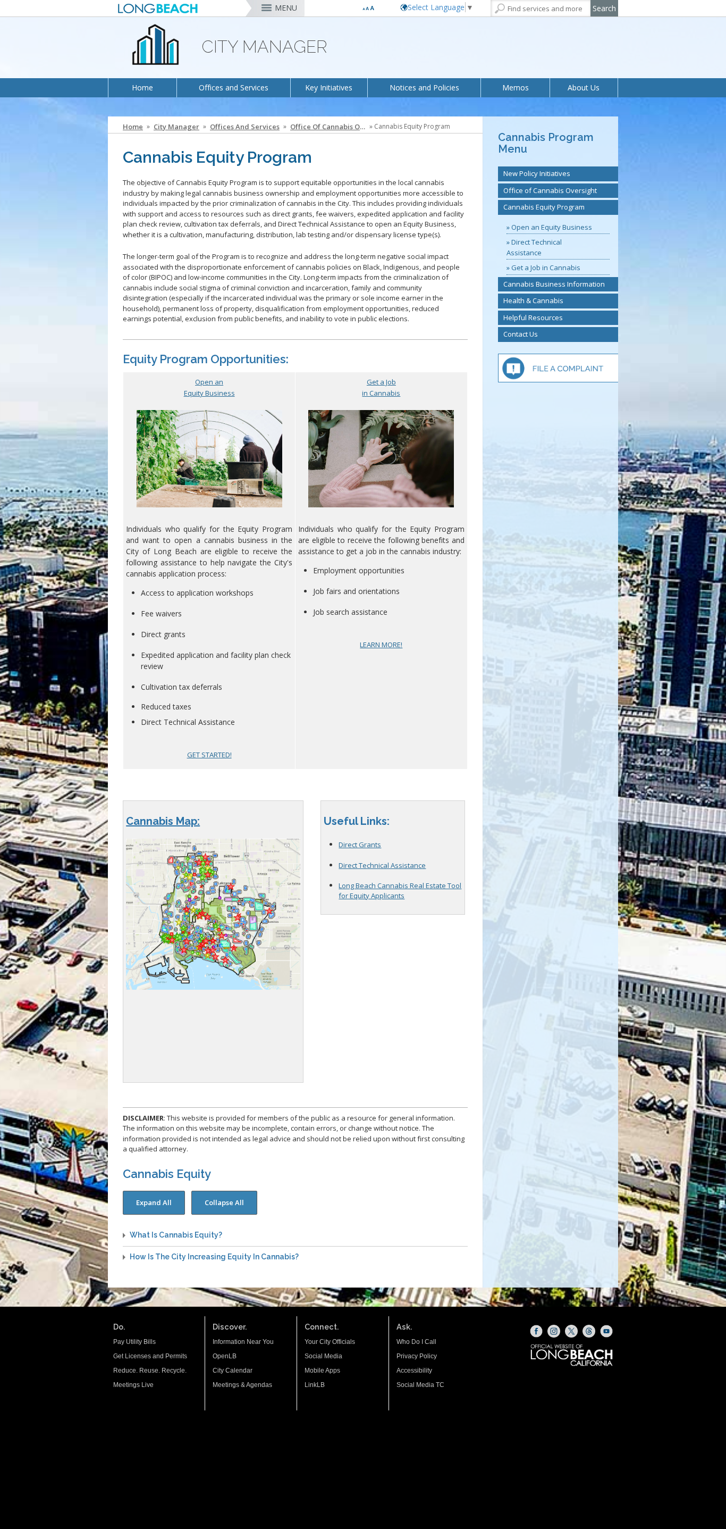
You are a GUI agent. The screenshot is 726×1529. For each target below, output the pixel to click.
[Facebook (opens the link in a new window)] (536, 1331)
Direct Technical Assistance (382, 865)
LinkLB (315, 1385)
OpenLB (225, 1356)
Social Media (323, 1356)
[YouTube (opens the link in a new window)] (606, 1331)
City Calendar (232, 1370)
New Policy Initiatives (536, 173)
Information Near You (243, 1342)
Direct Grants (360, 844)
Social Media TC (420, 1385)
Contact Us (520, 334)
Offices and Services (233, 87)
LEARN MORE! (381, 644)
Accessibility (414, 1370)
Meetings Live (133, 1385)
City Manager (176, 126)
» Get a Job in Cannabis (543, 267)
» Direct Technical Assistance (534, 247)
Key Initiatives (328, 87)
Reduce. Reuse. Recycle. (150, 1370)
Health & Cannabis (533, 300)
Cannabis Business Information (554, 284)
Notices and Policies (424, 87)
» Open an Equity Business (549, 227)
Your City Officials (330, 1342)
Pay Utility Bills (134, 1342)
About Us (584, 87)
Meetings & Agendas (242, 1385)
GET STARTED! (209, 754)
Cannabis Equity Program (544, 207)
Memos (515, 87)
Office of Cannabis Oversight (329, 126)
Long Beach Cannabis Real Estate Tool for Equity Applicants (400, 890)
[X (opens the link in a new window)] (571, 1331)
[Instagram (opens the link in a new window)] (553, 1331)
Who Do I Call (416, 1342)
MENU (286, 8)
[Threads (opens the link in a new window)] (589, 1331)
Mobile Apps (322, 1370)
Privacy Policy (416, 1356)
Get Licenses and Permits (150, 1356)
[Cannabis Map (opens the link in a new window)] (213, 915)
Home (142, 87)
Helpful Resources (533, 317)
